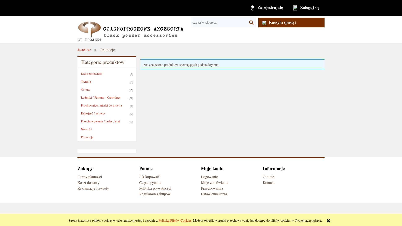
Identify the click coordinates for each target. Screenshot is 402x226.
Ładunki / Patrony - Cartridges (101, 97)
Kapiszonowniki (91, 73)
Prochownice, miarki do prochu (101, 105)
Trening (86, 81)
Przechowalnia (212, 188)
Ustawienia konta (214, 193)
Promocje (87, 137)
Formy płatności (89, 176)
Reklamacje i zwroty (93, 188)
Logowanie (209, 176)
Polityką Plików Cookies (174, 220)
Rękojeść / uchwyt (93, 113)
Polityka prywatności (155, 188)
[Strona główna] (130, 29)
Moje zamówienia (214, 182)
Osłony (85, 89)
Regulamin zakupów (154, 193)
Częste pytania (150, 182)
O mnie (268, 176)
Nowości (86, 129)
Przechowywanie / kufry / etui (100, 121)
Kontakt (269, 182)
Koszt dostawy (88, 182)
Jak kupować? (149, 176)
